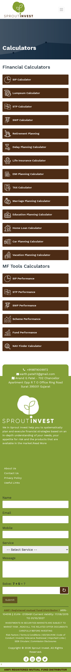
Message (9, 558)
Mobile (7, 528)
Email (6, 513)
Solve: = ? (13, 584)
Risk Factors (12, 635)
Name (6, 498)
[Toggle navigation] (61, 9)
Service (8, 543)
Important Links (56, 638)
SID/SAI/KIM (48, 635)
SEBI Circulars (22, 641)
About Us (10, 468)
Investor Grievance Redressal (31, 638)
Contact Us (11, 473)
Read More (40, 443)
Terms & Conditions (30, 635)
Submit (10, 599)
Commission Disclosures (43, 641)
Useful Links (12, 482)
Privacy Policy (13, 477)
